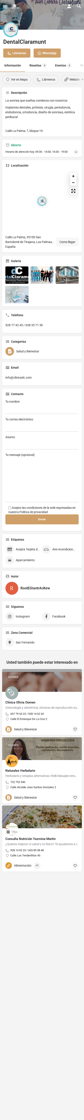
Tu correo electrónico (19, 419)
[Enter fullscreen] (73, 191)
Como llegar (67, 242)
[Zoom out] (73, 182)
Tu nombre (12, 401)
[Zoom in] (73, 176)
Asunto (10, 437)
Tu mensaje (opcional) (20, 455)
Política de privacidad (33, 512)
